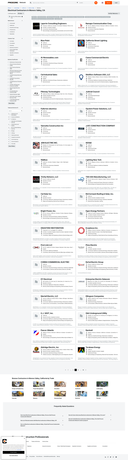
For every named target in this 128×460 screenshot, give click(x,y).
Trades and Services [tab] (35, 441)
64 (83, 369)
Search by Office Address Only (16, 17)
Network (23, 2)
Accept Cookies (13, 452)
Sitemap (58, 456)
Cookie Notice (19, 449)
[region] (13, 447)
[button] (8, 23)
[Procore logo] (13, 3)
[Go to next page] (86, 370)
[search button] (95, 2)
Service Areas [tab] (45, 441)
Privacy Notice (32, 456)
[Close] (24, 438)
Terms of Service (39, 456)
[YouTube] (116, 457)
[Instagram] (113, 457)
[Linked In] (105, 457)
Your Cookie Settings (13, 455)
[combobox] (86, 2)
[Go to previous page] (65, 370)
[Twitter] (110, 457)
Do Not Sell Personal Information (49, 456)
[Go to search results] (22, 111)
